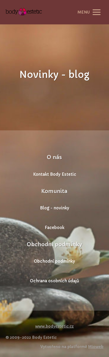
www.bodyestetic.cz (54, 326)
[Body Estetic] (24, 12)
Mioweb (95, 346)
